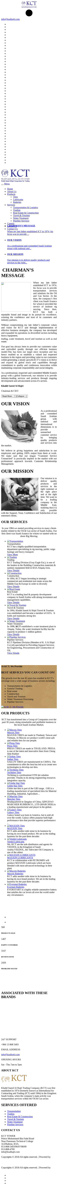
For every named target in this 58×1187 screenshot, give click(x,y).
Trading (16, 210)
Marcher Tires (13, 799)
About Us (11, 191)
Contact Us (12, 229)
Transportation (14, 1111)
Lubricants (18, 199)
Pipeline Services (21, 221)
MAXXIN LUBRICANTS (20, 857)
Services (11, 205)
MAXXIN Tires (14, 828)
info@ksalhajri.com (10, 19)
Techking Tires (14, 772)
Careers (10, 223)
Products (11, 194)
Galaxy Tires (13, 812)
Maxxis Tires (13, 732)
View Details (13, 570)
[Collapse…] (21, 396)
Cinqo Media (7, 1159)
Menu (7, 184)
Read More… (8, 396)
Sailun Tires (12, 759)
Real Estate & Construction (26, 213)
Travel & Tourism (21, 215)
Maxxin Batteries (15, 873)
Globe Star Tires (14, 785)
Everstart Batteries (15, 887)
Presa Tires (12, 746)
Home (10, 189)
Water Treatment (21, 218)
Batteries (17, 202)
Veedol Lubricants (15, 841)
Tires (15, 197)
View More (12, 554)
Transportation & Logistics (25, 207)
